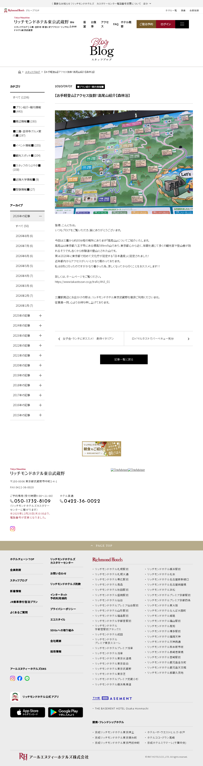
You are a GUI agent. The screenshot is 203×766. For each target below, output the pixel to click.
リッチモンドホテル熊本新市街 (165, 647)
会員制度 (194, 10)
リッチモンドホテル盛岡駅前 (112, 595)
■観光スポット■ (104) (26, 155)
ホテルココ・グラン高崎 (161, 737)
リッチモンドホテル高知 (161, 626)
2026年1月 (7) (24, 305)
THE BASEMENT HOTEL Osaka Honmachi (121, 708)
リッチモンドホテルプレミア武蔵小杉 (117, 679)
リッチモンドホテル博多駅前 (164, 631)
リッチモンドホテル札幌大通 (112, 574)
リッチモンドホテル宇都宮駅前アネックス (108, 627)
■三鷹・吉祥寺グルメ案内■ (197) (27, 133)
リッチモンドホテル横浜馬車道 (113, 684)
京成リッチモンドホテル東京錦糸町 (116, 737)
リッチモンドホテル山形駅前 (112, 610)
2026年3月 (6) (24, 286)
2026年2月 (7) (24, 296)
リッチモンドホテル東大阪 (162, 605)
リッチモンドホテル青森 (109, 584)
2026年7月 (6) (24, 246)
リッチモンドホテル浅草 (109, 653)
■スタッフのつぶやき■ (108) (27, 167)
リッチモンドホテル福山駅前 (164, 621)
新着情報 (15, 591)
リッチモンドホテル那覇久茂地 (165, 672)
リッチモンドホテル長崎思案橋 (165, 652)
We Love (73, 24)
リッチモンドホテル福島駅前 (112, 616)
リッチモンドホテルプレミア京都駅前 (169, 595)
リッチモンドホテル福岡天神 (164, 636)
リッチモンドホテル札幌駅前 (112, 569)
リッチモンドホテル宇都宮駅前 (113, 621)
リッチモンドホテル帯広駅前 (112, 579)
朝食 (183, 10)
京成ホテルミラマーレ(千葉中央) (167, 743)
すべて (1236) (21, 97)
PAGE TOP (104, 545)
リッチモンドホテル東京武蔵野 (113, 669)
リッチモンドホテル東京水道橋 (113, 658)
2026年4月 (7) (24, 276)
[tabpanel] (101, 448)
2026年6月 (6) (24, 256)
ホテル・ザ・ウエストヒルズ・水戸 (166, 732)
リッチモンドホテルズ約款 (65, 584)
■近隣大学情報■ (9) (26, 179)
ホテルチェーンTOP (22, 559)
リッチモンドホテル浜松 (161, 590)
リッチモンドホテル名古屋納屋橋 (167, 584)
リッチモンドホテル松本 (161, 574)
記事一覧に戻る (123, 359)
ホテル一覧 (171, 10)
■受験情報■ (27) (24, 189)
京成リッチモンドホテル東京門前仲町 (117, 743)
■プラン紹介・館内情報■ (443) (27, 109)
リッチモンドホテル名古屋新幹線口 (168, 579)
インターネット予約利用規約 (58, 596)
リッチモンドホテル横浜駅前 (164, 569)
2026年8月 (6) (24, 236)
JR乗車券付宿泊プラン (24, 602)
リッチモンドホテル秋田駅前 (112, 590)
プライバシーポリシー (63, 609)
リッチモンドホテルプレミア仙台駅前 (117, 605)
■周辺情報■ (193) (24, 121)
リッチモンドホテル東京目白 (112, 663)
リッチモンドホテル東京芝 (110, 674)
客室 (84, 24)
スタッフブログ (18, 580)
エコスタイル (57, 619)
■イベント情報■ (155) (27, 145)
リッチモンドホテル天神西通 (164, 642)
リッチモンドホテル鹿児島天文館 (167, 667)
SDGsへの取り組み (62, 630)
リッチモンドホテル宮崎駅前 (164, 657)
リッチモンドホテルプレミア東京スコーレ (108, 641)
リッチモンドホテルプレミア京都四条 (169, 600)
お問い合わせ (58, 573)
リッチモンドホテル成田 (109, 634)
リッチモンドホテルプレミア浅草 (114, 648)
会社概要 (55, 641)
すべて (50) (22, 226)
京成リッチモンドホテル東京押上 (114, 732)
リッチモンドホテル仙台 (109, 600)
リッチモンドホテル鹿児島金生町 (167, 662)
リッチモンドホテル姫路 (161, 616)
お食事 (93, 24)
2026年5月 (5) (24, 266)
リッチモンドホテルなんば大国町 (166, 610)
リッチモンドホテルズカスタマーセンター (62, 561)
